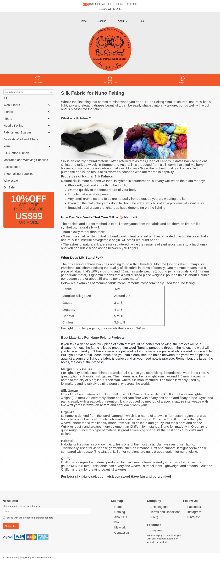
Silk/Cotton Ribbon (16, 153)
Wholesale (10, 180)
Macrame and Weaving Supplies (25, 160)
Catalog (102, 20)
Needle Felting (13, 125)
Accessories (11, 167)
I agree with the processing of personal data (29, 517)
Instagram (194, 512)
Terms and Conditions (165, 512)
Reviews (156, 531)
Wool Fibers (11, 105)
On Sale (9, 187)
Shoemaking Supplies (18, 173)
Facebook (194, 507)
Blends (8, 112)
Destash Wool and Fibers (20, 139)
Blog (141, 20)
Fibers (7, 118)
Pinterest (193, 517)
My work (120, 527)
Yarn (6, 146)
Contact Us (122, 532)
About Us (120, 517)
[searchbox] (28, 92)
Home (83, 20)
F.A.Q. (154, 517)
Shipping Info (159, 507)
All (5, 98)
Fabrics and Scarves (17, 132)
